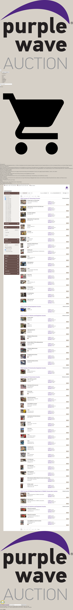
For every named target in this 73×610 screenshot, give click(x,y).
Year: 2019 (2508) (8, 207)
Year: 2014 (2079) (8, 213)
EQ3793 (22, 268)
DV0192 (22, 403)
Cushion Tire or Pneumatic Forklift (6, 173)
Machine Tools (2, 179)
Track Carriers (3, 169)
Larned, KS (29, 430)
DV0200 (22, 477)
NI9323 (22, 293)
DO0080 (22, 317)
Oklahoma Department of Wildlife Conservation (35, 494)
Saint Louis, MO (30, 289)
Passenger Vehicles (31, 175)
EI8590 (22, 409)
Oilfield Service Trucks (15, 184)
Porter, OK (29, 501)
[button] (36, 160)
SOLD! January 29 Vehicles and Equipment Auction (33, 506)
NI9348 (22, 262)
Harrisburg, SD (30, 455)
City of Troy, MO (30, 380)
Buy (3, 76)
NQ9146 (22, 280)
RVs (41, 175)
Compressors (2, 177)
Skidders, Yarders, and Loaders (51, 171)
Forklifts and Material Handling (5, 172)
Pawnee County (30, 429)
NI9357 (22, 231)
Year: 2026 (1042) (8, 198)
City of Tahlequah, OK (31, 460)
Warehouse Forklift (31, 173)
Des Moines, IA (30, 372)
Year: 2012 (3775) (8, 216)
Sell (3, 77)
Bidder (50, 203)
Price (50, 202)
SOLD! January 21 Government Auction (30, 377)
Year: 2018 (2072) (8, 208)
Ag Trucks (2, 184)
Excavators (3, 168)
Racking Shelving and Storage (22, 173)
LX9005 (22, 237)
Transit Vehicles (45, 175)
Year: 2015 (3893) (8, 212)
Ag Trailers (2, 181)
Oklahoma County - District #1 (32, 398)
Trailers (1, 180)
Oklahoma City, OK (30, 443)
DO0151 (22, 499)
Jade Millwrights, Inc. (31, 522)
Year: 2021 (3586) (8, 204)
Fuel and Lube (14, 177)
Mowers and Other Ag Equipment (52, 165)
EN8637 (22, 354)
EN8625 (22, 493)
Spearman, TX (29, 258)
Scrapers (59, 168)
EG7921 (22, 459)
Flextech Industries (30, 343)
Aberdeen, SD (29, 252)
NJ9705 (22, 378)
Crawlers (61, 167)
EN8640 (22, 360)
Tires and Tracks (12, 179)
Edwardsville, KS (30, 392)
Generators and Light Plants (22, 177)
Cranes (58, 167)
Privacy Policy (15, 606)
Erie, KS (28, 227)
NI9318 (22, 274)
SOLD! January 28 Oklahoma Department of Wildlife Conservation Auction (39, 491)
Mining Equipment (11, 168)
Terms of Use (10, 606)
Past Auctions (7, 197)
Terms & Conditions (3, 606)
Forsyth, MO (29, 349)
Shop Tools (7, 179)
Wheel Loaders (9, 169)
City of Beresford (30, 386)
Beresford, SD (29, 387)
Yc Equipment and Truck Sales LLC (33, 509)
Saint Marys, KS (30, 263)
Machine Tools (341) (9, 248)
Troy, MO (29, 381)
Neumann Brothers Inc (31, 371)
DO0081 (22, 323)
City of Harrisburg (30, 454)
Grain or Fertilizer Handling (17, 165)
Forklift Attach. (14, 173)
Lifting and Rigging (30, 177)
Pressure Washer (46, 177)
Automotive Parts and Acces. (16, 175)
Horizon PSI (29, 318)
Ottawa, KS (29, 337)
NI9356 (22, 218)
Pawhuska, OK (29, 495)
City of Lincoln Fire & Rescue (32, 201)
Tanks (52, 177)
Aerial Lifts (2, 167)
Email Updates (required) (4, 604)
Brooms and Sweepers (46, 167)
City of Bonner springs (31, 435)
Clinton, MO (29, 344)
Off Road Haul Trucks (18, 168)
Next (39, 196)
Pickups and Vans (38, 175)
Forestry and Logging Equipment (6, 170)
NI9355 (22, 212)
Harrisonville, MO (30, 412)
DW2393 (22, 369)
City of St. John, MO (31, 288)
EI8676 (22, 243)
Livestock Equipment (42, 165)
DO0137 (22, 514)
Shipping (3, 81)
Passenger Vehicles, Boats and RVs (6, 174)
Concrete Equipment (53, 167)
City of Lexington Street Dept (32, 269)
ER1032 (22, 397)
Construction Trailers (7, 181)
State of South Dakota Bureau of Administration (35, 251)
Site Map (27, 606)
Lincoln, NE (29, 202)
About (3, 82)
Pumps (50, 177)
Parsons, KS (29, 326)
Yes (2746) (7, 232)
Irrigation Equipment (35, 165)
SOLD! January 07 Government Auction (30, 198)
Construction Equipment (4, 166)
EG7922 (22, 471)
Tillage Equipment (69, 165)
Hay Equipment (29, 165)
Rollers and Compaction (45, 168)
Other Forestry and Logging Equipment (39, 171)
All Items (1, 86)
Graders (6, 168)
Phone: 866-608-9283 (14, 607)
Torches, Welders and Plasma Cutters (60, 177)
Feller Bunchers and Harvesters (5, 171)
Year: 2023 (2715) (8, 202)
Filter (8, 191)
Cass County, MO (30, 411)
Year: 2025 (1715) (8, 199)
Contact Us (4, 73)
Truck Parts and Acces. (23, 184)
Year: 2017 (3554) (8, 209)
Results (3, 78)
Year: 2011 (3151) (8, 217)
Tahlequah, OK (30, 461)
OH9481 (22, 453)
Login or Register (6, 72)
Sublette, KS (29, 309)
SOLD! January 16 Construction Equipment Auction (33, 368)
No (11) (7, 235)
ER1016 (22, 440)
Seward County (30, 238)
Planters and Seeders (62, 165)
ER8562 (22, 428)
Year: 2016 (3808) (8, 211)
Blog (24, 606)
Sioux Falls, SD (30, 417)
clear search (32, 185)
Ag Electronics (2, 165)
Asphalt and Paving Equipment (9, 167)
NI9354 (22, 206)
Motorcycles (25, 175)
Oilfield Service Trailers (15, 181)
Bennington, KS (30, 207)
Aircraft (1, 175)
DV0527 (22, 249)
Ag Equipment (2, 164)
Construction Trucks (7, 184)
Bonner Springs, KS (30, 437)
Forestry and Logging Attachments (17, 171)
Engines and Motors (8, 177)
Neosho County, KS (30, 226)
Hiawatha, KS (29, 523)
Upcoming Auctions (8, 195)
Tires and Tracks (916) (9, 251)
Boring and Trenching (38, 167)
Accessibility (21, 606)
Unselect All (16, 244)
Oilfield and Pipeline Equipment (27, 168)
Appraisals (4, 80)
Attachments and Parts (19, 167)
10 (35, 196)
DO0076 (22, 329)
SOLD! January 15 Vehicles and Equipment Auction (33, 315)
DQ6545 (22, 434)
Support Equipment (3, 176)
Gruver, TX (29, 283)
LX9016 (22, 200)
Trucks (28, 184)
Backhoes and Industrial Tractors (28, 167)
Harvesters (24, 165)
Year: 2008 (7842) (8, 221)
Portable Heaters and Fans (38, 177)
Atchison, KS (29, 275)
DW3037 (22, 520)
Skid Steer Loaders (64, 168)
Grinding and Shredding (28, 171)
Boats (22, 175)
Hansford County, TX (31, 257)
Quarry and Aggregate (37, 168)
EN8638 (22, 348)
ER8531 (22, 308)
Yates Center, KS (30, 510)
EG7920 (22, 465)
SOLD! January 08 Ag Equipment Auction (31, 306)
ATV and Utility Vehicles (7, 175)
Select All (6, 244)
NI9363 (22, 299)
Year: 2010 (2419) (8, 218)
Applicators (11, 165)
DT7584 (22, 391)
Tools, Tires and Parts (4, 178)
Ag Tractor (7, 165)
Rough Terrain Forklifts (54, 168)
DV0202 (22, 422)
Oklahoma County (30, 442)
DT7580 (22, 342)
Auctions (3, 75)
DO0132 (22, 508)
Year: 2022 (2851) (8, 203)
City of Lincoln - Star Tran (31, 404)
